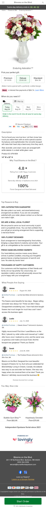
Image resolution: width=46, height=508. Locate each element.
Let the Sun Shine (23, 295)
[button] (41, 503)
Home (4, 10)
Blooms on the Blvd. (23, 2)
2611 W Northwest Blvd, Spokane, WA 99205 (23, 460)
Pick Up (20, 101)
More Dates (39, 108)
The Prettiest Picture (24, 355)
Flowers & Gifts (12, 10)
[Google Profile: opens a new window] (25, 472)
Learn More (39, 90)
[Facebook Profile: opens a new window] (20, 472)
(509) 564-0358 (23, 462)
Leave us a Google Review (23, 479)
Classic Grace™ (23, 325)
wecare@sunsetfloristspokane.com (23, 464)
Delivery (7, 103)
